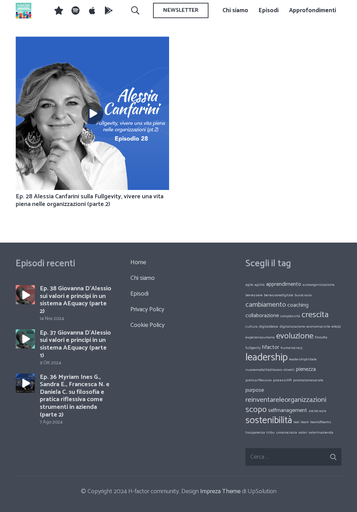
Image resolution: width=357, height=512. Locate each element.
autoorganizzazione (318, 285)
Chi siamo (142, 278)
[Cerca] (135, 10)
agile (249, 285)
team (305, 422)
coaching (298, 305)
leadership (266, 357)
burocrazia (303, 295)
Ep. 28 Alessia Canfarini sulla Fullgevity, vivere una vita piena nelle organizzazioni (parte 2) (90, 200)
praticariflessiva (258, 380)
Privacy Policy (147, 309)
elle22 (336, 326)
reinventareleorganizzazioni (285, 400)
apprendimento (283, 284)
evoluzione (294, 336)
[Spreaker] (58, 10)
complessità (290, 316)
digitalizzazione (292, 326)
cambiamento (265, 305)
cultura (251, 326)
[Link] (23, 10)
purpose (254, 390)
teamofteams (320, 422)
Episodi (139, 294)
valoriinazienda (321, 432)
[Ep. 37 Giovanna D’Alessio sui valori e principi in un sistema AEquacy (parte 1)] (25, 339)
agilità (260, 285)
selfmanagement (287, 410)
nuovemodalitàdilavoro (263, 370)
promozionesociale (308, 380)
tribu (270, 432)
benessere (254, 295)
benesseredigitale (278, 295)
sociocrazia (317, 411)
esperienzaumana (260, 337)
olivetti (289, 370)
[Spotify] (75, 10)
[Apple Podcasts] (92, 10)
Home (138, 262)
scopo (256, 410)
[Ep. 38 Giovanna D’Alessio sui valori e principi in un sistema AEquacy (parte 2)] (25, 294)
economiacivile (318, 326)
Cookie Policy (147, 325)
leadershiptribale (303, 359)
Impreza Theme (220, 491)
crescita (315, 315)
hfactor (270, 347)
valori (302, 432)
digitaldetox (268, 326)
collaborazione (262, 315)
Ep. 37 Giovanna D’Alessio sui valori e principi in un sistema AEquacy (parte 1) (75, 344)
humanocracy (292, 348)
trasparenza (255, 432)
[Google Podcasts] (108, 10)
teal (296, 422)
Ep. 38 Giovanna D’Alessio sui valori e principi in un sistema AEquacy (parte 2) (75, 299)
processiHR (282, 380)
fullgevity (253, 348)
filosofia (321, 337)
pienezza (306, 369)
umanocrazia (286, 432)
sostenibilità (268, 420)
